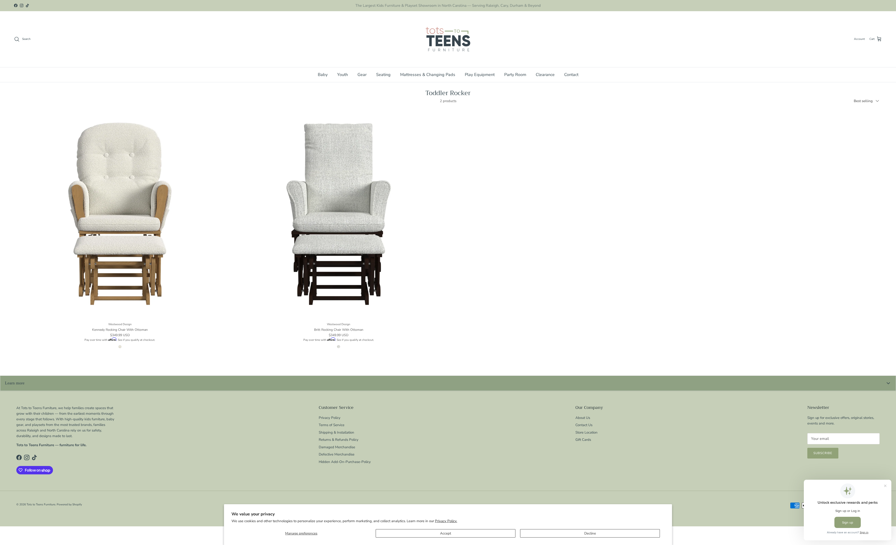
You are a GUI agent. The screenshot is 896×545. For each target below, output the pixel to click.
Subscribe (822, 453)
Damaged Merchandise (337, 447)
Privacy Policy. (446, 521)
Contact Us (583, 425)
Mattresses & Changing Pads (427, 74)
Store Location (586, 432)
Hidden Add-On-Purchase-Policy (345, 461)
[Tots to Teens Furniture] (448, 39)
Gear (362, 74)
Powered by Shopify (69, 504)
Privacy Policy (329, 417)
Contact (571, 74)
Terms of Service (331, 425)
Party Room (515, 74)
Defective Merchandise (336, 454)
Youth (342, 74)
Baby (323, 74)
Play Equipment (480, 74)
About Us (582, 417)
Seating (383, 74)
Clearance (545, 74)
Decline (590, 533)
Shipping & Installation (336, 432)
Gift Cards (583, 439)
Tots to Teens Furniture (41, 504)
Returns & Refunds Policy (338, 439)
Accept (445, 533)
